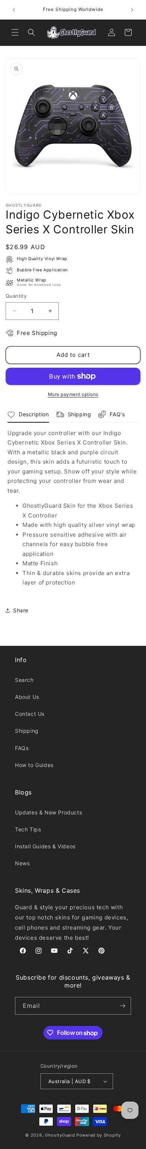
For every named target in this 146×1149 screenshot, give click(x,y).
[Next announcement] (132, 10)
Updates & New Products (48, 812)
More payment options (73, 394)
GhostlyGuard (60, 1135)
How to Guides (34, 765)
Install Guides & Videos (45, 846)
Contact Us (30, 714)
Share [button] (20, 610)
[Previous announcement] (14, 10)
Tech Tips (28, 829)
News (22, 863)
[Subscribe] (122, 1006)
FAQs (21, 748)
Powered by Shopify (98, 1135)
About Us (27, 697)
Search (24, 680)
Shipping (27, 730)
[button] (15, 32)
